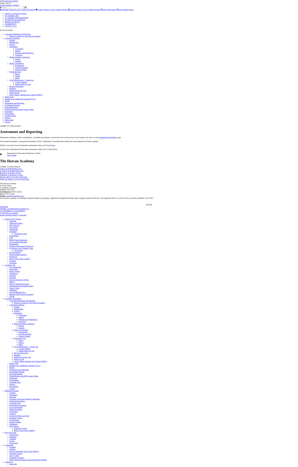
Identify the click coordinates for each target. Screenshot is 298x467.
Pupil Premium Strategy (18, 255)
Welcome (12, 221)
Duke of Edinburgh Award (19, 284)
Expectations (9, 114)
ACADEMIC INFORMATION (16, 18)
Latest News (14, 435)
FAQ (11, 238)
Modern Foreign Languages (19, 57)
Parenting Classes (15, 418)
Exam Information (11, 107)
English (12, 40)
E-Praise (16, 5)
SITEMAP (4, 207)
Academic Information (13, 299)
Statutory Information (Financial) (21, 246)
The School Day (15, 267)
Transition (13, 232)
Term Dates (13, 227)
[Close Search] (0, 7)
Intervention (9, 120)
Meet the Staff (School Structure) (21, 294)
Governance (18, 250)
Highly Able (9, 97)
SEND (7, 101)
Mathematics (14, 43)
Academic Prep (10, 116)
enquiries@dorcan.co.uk (15, 196)
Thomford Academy (16, 458)
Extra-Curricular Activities (19, 280)
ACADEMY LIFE (12, 16)
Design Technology (16, 63)
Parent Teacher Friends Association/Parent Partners (28, 460)
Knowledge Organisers (17, 405)
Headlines (13, 437)
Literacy (8, 118)
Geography (19, 49)
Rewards (12, 278)
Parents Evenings (15, 410)
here (53, 145)
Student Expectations (17, 401)
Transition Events (20, 234)
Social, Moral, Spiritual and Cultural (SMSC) (25, 95)
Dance (17, 74)
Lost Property (14, 420)
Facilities (12, 447)
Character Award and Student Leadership (24, 399)
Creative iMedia (21, 82)
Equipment (9, 112)
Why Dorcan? (14, 225)
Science (12, 45)
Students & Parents (12, 391)
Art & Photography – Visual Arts (21, 80)
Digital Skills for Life (23, 84)
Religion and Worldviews (24, 53)
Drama (17, 76)
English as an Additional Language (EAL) (20, 99)
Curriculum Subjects (12, 38)
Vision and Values (16, 223)
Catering (12, 414)
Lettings (12, 449)
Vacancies (13, 263)
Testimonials (14, 236)
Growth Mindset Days (17, 292)
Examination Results (12, 105)
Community (9, 445)
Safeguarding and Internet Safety (21, 286)
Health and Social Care (17, 91)
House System (14, 271)
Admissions (13, 230)
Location (12, 261)
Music (17, 78)
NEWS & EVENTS (12, 22)
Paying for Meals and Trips (19, 416)
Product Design (21, 70)
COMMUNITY (11, 24)
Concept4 (22, 215)
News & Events (10, 433)
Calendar (12, 439)
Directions (13, 464)
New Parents (14, 426)
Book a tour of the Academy (19, 259)
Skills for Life (14, 93)
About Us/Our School (13, 219)
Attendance (13, 274)
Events (11, 441)
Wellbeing (13, 290)
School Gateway (6, 5)
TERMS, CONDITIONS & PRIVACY (14, 209)
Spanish (18, 61)
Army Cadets (14, 456)
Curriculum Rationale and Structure (18, 34)
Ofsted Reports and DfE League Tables (19, 109)
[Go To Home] (9, 1)
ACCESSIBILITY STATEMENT (12, 211)
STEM (11, 297)
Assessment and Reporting (14, 103)
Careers (7, 122)
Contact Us (9, 462)
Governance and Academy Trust (21, 248)
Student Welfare (15, 422)
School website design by (9, 215)
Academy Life (10, 265)
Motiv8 (12, 282)
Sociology (19, 55)
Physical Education (16, 86)
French (17, 59)
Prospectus (13, 257)
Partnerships (13, 244)
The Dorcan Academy (17, 161)
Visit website (11, 155)
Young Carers (14, 288)
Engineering (19, 66)
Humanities (13, 47)
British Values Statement (18, 240)
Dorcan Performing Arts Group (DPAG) (24, 451)
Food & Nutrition (21, 68)
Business (12, 89)
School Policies (15, 253)
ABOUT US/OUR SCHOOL (16, 14)
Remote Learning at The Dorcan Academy (25, 36)
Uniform (12, 276)
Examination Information (107, 137)
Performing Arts (15, 72)
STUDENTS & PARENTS (15, 20)
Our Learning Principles (18, 242)
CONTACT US (11, 26)
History (18, 51)
